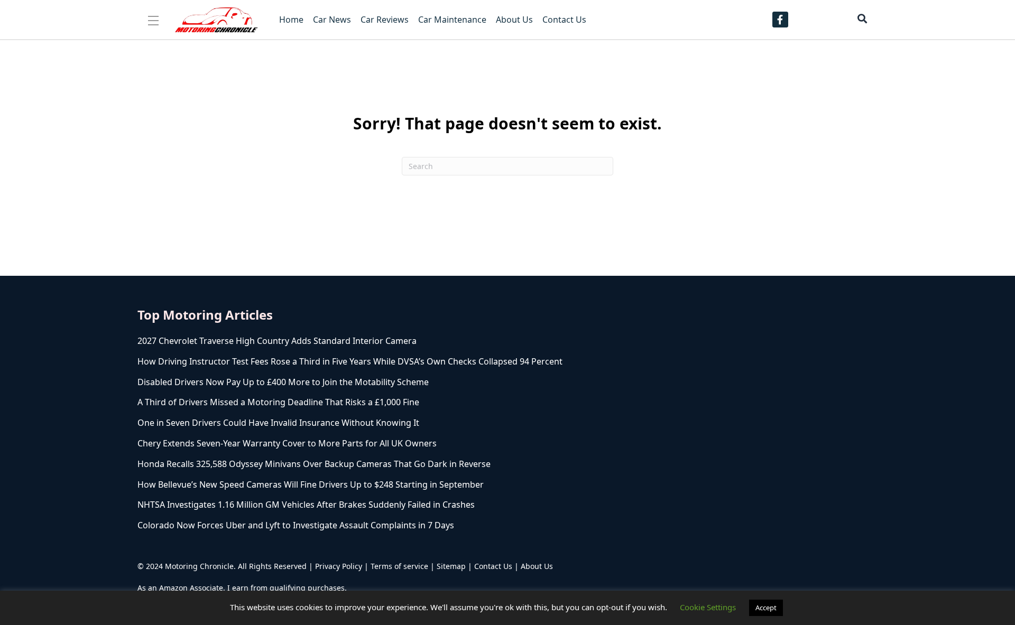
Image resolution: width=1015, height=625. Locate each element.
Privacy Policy (338, 566)
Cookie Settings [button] (708, 607)
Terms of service (399, 566)
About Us (537, 566)
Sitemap (451, 566)
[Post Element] (378, 341)
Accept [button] (766, 607)
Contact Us (493, 566)
